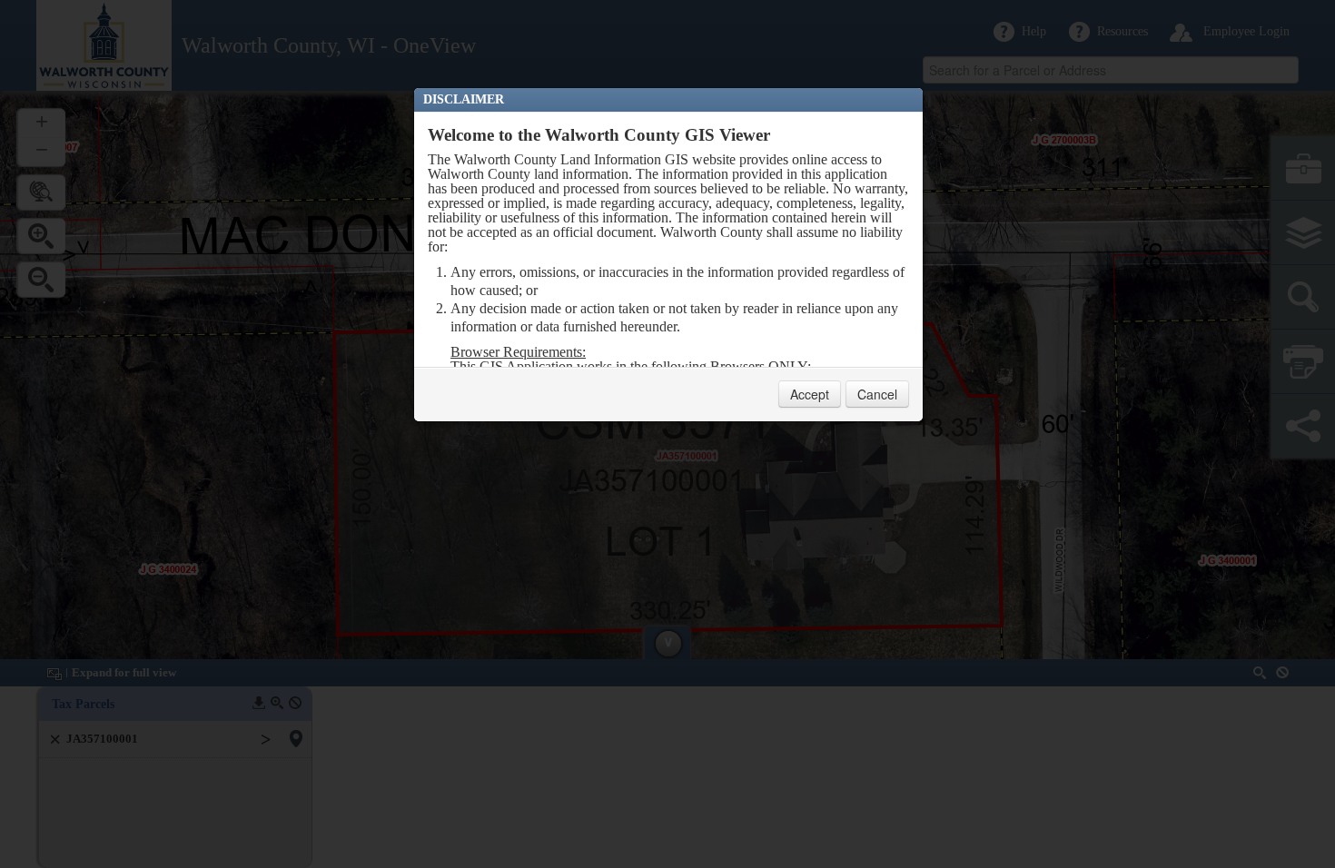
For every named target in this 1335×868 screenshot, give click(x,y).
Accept (809, 394)
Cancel (877, 394)
